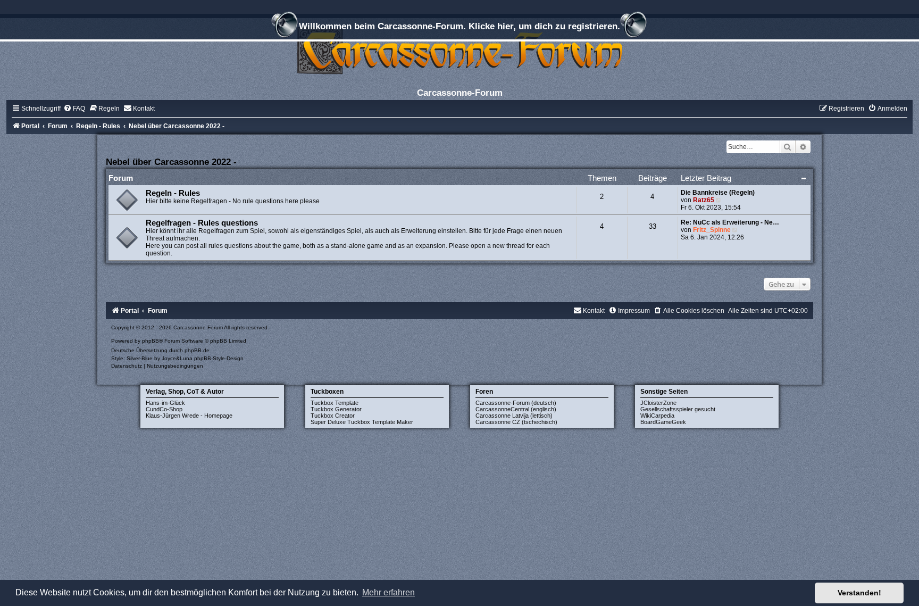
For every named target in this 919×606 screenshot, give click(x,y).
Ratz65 (703, 200)
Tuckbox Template (334, 403)
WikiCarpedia (657, 415)
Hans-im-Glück (165, 403)
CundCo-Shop (164, 409)
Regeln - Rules (173, 193)
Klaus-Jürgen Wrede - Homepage (189, 415)
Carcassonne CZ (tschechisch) (516, 422)
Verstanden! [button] (859, 592)
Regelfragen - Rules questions (202, 223)
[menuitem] (74, 108)
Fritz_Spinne (712, 230)
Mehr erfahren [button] (388, 592)
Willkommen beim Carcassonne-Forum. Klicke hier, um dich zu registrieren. (459, 26)
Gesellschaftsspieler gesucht (677, 409)
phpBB (150, 341)
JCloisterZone (658, 403)
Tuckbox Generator (336, 409)
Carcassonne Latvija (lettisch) (514, 415)
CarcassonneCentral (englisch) (515, 409)
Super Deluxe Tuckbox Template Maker (362, 422)
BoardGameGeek (663, 422)
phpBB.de (197, 350)
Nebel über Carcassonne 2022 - (171, 162)
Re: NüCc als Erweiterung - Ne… (730, 222)
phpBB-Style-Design (219, 358)
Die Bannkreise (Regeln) (718, 192)
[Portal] (459, 50)
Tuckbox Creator (333, 415)
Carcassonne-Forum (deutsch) (515, 403)
